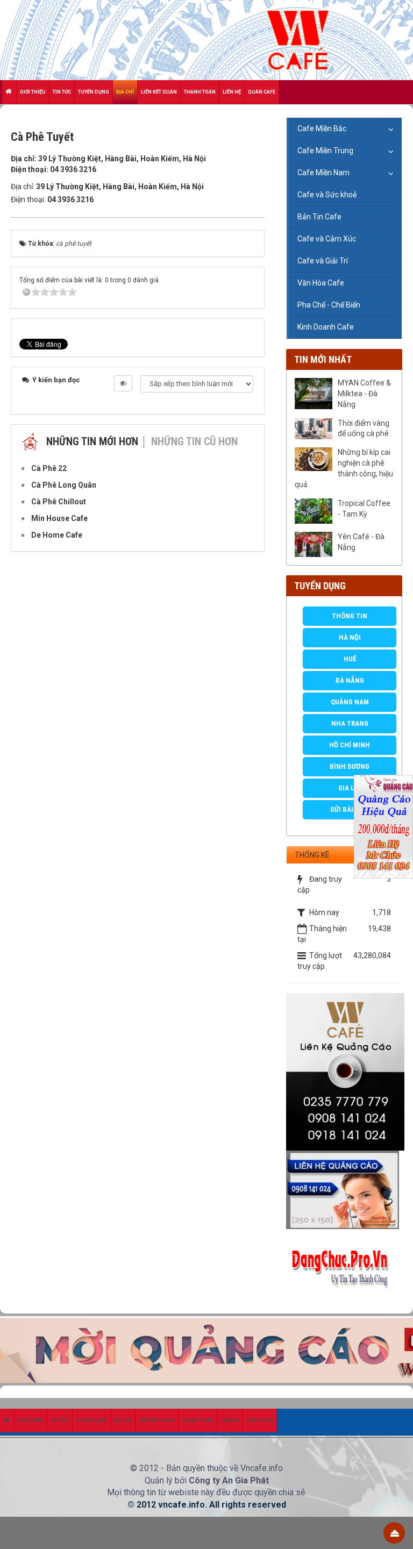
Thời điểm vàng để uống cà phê (363, 428)
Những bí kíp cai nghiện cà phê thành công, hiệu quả (344, 468)
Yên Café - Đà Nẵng (361, 542)
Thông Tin (349, 616)
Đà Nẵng (350, 680)
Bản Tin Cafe (319, 216)
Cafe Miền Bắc (321, 128)
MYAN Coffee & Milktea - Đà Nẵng (364, 394)
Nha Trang (349, 723)
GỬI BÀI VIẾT (349, 809)
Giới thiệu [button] (33, 92)
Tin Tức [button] (62, 92)
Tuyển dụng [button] (93, 92)
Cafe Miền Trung (325, 150)
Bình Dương (349, 766)
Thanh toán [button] (200, 92)
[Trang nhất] (9, 92)
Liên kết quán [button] (159, 92)
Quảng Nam (350, 702)
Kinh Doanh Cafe (325, 327)
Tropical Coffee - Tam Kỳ (364, 508)
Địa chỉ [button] (125, 92)
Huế (350, 659)
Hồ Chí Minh (349, 745)
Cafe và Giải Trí (322, 260)
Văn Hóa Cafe (320, 283)
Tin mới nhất (323, 359)
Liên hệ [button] (232, 92)
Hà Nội (350, 637)
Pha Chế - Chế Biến (328, 305)
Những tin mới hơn (92, 441)
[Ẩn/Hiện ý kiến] (123, 383)
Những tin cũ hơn (194, 441)
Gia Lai (349, 788)
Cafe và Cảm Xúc (326, 238)
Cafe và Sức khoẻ (327, 194)
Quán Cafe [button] (261, 92)
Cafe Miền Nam (323, 172)
